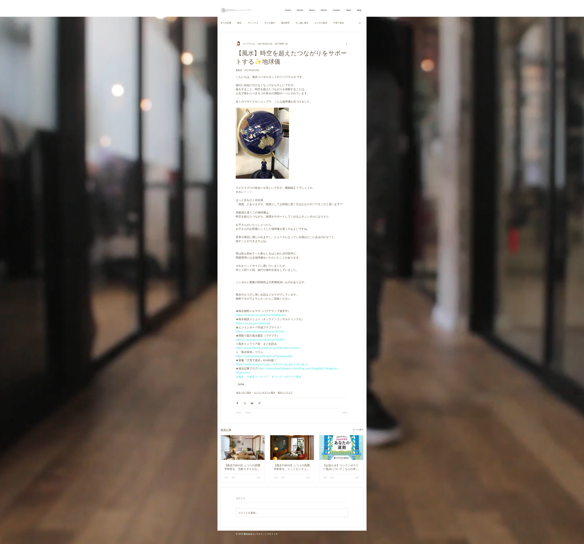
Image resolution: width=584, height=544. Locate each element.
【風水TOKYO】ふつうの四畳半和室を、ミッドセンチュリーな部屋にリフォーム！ (292, 467)
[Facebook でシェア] (237, 403)
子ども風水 (269, 22)
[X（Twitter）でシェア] (244, 403)
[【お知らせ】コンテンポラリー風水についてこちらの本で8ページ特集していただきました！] (341, 447)
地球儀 (241, 384)
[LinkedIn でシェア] (252, 403)
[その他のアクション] (346, 43)
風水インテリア (285, 392)
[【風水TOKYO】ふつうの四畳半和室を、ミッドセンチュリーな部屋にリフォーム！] (292, 447)
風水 (239, 22)
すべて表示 (358, 429)
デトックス (253, 22)
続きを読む (338, 22)
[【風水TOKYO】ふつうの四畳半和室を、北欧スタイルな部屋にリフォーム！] (243, 447)
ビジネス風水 (321, 22)
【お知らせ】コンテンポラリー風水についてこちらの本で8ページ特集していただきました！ (341, 467)
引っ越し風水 (302, 22)
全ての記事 (226, 22)
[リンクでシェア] (259, 403)
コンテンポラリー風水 (264, 392)
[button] (359, 23)
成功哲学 (285, 22)
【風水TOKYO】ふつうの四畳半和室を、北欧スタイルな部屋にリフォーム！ (242, 467)
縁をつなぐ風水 (243, 392)
